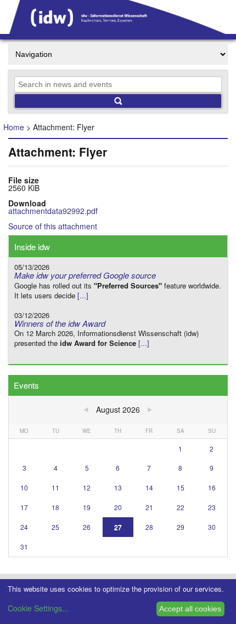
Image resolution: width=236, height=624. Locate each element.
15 (180, 487)
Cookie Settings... (38, 608)
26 (87, 526)
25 (55, 526)
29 (180, 526)
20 (118, 507)
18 (55, 507)
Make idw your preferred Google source (85, 275)
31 (24, 546)
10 (24, 487)
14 (149, 487)
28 (149, 526)
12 (87, 487)
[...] (82, 295)
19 (87, 507)
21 (149, 507)
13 (118, 487)
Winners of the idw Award (59, 323)
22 (180, 507)
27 (118, 526)
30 (212, 526)
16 (212, 487)
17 (24, 507)
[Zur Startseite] (118, 30)
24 (24, 526)
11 (55, 487)
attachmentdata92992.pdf (53, 210)
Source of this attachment (52, 226)
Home (13, 127)
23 (212, 507)
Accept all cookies (190, 608)
